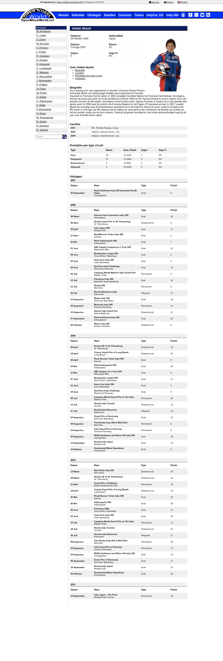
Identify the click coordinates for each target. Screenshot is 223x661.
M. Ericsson (43, 43)
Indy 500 (172, 15)
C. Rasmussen (44, 101)
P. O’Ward (42, 84)
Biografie (80, 70)
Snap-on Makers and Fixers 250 (70, 2)
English (184, 2)
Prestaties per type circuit (88, 76)
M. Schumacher (45, 117)
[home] (38, 21)
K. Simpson (43, 126)
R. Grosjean (43, 56)
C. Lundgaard (44, 68)
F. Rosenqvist (44, 109)
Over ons (155, 2)
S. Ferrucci (42, 48)
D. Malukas (43, 72)
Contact (170, 2)
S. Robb (41, 105)
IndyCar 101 (155, 15)
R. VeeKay (42, 130)
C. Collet (41, 35)
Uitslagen (94, 15)
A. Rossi (41, 113)
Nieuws (63, 15)
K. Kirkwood (43, 64)
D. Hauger (42, 60)
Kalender (78, 15)
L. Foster (41, 52)
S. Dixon (41, 39)
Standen (110, 15)
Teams (139, 15)
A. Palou (41, 89)
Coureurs (125, 15)
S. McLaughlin (44, 76)
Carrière (79, 73)
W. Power (42, 93)
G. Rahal (41, 97)
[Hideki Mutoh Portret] (168, 62)
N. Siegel (42, 121)
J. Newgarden (44, 80)
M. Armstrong (44, 31)
